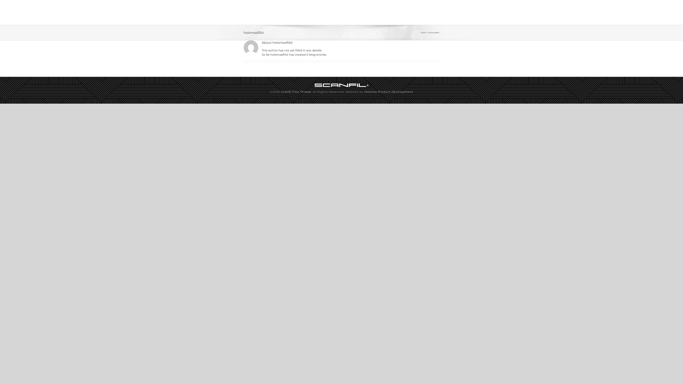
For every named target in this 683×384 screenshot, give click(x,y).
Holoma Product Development (388, 92)
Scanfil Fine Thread (296, 92)
